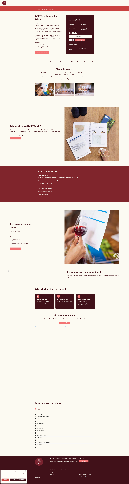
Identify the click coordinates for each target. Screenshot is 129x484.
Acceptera (5, 479)
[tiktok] (83, 476)
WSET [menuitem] (39, 409)
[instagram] (81, 476)
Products (39, 9)
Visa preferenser (22, 479)
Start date (70, 36)
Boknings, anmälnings (39, 475)
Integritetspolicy (38, 472)
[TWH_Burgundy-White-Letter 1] (4, 3)
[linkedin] (85, 476)
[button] (25, 471)
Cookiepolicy (37, 469)
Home (36, 9)
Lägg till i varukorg (80, 40)
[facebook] (79, 476)
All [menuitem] (35, 409)
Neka (14, 479)
